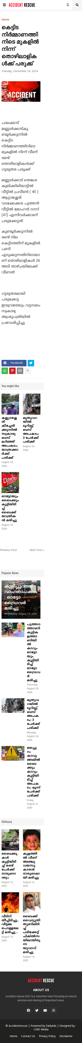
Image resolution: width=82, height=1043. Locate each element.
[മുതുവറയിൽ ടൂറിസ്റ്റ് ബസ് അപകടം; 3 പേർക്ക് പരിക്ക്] (31, 404)
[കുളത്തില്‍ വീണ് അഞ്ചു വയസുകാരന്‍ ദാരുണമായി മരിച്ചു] (31, 839)
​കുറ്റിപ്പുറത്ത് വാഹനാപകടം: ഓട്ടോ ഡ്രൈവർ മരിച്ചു (20, 597)
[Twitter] (31, 363)
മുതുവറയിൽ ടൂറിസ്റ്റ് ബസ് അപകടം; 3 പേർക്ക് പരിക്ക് (31, 430)
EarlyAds (51, 1026)
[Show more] (27, 371)
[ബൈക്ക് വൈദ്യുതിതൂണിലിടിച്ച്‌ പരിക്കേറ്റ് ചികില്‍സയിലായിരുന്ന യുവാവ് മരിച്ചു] (31, 902)
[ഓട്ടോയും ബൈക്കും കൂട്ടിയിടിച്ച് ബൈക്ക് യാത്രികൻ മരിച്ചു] (10, 482)
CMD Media (41, 1029)
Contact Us (28, 1036)
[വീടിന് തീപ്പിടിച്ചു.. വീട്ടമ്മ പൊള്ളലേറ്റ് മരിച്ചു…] (10, 902)
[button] (4, 5)
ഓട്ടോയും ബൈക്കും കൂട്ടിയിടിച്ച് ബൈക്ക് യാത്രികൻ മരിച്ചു (10, 508)
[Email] (20, 371)
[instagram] (53, 1010)
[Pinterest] (12, 371)
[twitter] (37, 1010)
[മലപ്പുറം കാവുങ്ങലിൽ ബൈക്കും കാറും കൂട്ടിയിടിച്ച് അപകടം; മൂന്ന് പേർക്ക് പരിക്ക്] (13, 753)
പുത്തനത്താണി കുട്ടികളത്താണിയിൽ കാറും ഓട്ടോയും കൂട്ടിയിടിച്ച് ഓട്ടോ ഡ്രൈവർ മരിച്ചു (33, 652)
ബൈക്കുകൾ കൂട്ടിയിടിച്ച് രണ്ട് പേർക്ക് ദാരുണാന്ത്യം (9, 866)
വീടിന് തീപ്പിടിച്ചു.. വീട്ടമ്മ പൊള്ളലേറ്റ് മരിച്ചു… (10, 924)
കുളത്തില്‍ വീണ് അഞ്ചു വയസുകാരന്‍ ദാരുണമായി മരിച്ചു (31, 866)
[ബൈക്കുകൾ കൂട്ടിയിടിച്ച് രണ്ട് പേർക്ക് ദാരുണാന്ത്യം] (10, 839)
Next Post (36, 550)
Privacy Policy (47, 1036)
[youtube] (45, 1010)
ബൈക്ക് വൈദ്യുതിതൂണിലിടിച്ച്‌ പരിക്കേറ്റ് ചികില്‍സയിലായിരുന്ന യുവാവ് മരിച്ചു (31, 934)
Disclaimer (65, 1036)
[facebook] (28, 1010)
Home (5, 20)
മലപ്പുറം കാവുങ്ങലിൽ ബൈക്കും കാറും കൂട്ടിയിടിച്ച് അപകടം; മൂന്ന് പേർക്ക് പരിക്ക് (33, 772)
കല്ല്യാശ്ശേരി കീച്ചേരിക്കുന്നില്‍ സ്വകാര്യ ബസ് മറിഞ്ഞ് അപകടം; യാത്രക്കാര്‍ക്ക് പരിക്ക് (10, 438)
